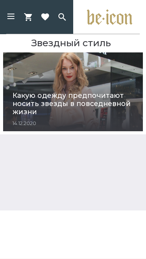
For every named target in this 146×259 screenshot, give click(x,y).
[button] (10, 17)
